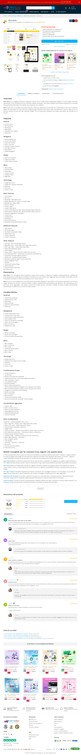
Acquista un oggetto (59, 729)
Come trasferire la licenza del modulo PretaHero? (16, 635)
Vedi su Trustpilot (7, 745)
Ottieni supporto (58, 721)
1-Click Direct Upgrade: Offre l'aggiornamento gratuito (12, 667)
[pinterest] (76, 21)
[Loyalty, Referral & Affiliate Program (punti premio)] (31, 685)
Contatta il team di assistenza (56, 89)
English (10, 749)
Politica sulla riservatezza (35, 723)
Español (21, 749)
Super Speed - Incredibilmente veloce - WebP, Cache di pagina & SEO (47, 66)
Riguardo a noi (32, 719)
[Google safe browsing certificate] (57, 741)
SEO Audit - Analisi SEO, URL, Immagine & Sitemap (71, 65)
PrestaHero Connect (68, 83)
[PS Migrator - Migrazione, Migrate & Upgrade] (69, 685)
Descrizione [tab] (21, 93)
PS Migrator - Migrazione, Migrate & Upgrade (68, 695)
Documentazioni (58, 727)
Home (4, 15)
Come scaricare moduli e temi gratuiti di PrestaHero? (17, 636)
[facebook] (70, 21)
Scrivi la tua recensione (72, 501)
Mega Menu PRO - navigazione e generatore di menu (58, 65)
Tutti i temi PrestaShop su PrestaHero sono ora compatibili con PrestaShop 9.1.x (24, 638)
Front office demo (60, 46)
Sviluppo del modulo (34, 734)
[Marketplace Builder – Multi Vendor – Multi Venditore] (31, 657)
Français (15, 749)
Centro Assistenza (58, 719)
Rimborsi (31, 725)
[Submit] (53, 7)
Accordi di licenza (33, 721)
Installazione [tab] (46, 93)
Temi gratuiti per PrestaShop (15, 15)
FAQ (55, 725)
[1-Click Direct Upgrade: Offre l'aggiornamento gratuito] (12, 657)
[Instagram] (8, 734)
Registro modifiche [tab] (33, 93)
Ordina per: (69, 513)
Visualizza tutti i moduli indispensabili (59, 72)
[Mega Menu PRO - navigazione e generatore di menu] (59, 58)
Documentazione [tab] (58, 93)
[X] (73, 21)
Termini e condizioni (34, 727)
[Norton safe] (66, 741)
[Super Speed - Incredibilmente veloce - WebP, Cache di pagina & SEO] (47, 58)
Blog (30, 738)
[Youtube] (11, 734)
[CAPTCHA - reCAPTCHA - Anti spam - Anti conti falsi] (12, 685)
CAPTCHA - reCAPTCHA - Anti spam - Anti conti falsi (12, 695)
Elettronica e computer (29, 15)
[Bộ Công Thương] (75, 741)
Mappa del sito (32, 736)
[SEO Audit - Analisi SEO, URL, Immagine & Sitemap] (72, 58)
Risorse (56, 723)
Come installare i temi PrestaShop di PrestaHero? (16, 633)
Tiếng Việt (32, 749)
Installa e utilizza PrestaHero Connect (63, 733)
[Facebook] (4, 734)
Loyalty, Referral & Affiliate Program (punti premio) (30, 695)
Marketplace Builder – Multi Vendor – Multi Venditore (30, 667)
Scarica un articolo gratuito (61, 731)
